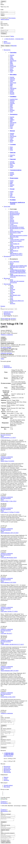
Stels (11, 195)
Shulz (11, 147)
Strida (11, 149)
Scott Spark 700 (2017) (6, 633)
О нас (11, 298)
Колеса (12, 263)
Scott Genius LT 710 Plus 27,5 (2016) (10, 512)
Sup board (12, 289)
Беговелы (12, 197)
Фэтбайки (13, 199)
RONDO (12, 110)
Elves (11, 109)
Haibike (12, 172)
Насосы (12, 217)
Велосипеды (7, 49)
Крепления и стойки (15, 232)
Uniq (11, 56)
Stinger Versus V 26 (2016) (7, 461)
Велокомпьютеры (14, 214)
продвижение (4, 803)
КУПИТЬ (3, 337)
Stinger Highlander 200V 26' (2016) (9, 670)
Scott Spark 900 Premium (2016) (9, 557)
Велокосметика (14, 223)
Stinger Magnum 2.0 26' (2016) (8, 582)
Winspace (12, 80)
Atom (11, 111)
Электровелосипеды (15, 170)
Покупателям (7, 284)
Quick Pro (12, 78)
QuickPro (12, 103)
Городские (13, 159)
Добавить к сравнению (7, 334)
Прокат (12, 286)
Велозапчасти (7, 256)
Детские (12, 189)
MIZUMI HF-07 (14, 250)
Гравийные (13, 96)
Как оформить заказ (15, 295)
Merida (11, 70)
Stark (11, 148)
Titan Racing (13, 60)
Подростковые (14, 178)
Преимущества (8, 367)
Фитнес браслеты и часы (16, 231)
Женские (12, 130)
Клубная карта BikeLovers (17, 300)
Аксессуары (7, 206)
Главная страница (8, 311)
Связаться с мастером (6, 353)
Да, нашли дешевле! (6, 347)
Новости (6, 777)
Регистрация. (12, 18)
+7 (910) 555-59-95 (9, 39)
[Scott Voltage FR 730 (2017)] (8, 318)
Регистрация (7, 43)
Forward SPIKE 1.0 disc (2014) (8, 501)
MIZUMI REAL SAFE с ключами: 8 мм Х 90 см (16, 254)
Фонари (12, 221)
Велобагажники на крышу (17, 227)
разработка (3, 801)
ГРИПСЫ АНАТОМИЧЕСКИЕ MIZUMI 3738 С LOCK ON (18, 266)
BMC (11, 62)
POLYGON (13, 66)
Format (11, 67)
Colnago (12, 89)
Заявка (2, 358)
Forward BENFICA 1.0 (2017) (8, 437)
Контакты (12, 303)
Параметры (7, 365)
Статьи (5, 778)
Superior (12, 55)
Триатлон (12, 152)
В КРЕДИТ (3, 339)
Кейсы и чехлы (14, 211)
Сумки (12, 224)
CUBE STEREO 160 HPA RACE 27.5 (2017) (12, 644)
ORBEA (12, 119)
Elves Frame (13, 82)
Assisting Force (14, 99)
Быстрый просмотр (6, 434)
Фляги (11, 216)
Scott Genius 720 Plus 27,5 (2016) (9, 611)
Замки (11, 218)
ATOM (12, 59)
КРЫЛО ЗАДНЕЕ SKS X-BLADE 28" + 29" (17, 247)
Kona (11, 69)
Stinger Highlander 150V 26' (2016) (9, 532)
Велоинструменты (15, 213)
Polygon (12, 92)
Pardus (11, 65)
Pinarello (12, 94)
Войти (12, 36)
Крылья (12, 220)
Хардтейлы (13, 52)
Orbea (11, 58)
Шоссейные (13, 74)
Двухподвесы (13, 114)
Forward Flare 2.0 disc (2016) (8, 696)
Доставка (12, 292)
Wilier (11, 63)
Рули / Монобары (14, 261)
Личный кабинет (8, 785)
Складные (13, 144)
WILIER (12, 161)
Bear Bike (12, 163)
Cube (11, 71)
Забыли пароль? (5, 19)
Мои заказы (7, 786)
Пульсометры (13, 225)
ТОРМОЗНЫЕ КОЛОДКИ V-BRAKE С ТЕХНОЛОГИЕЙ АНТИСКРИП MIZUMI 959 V (18, 271)
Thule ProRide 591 (14, 243)
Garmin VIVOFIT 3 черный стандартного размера (17, 240)
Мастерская (7, 278)
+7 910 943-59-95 (19, 39)
